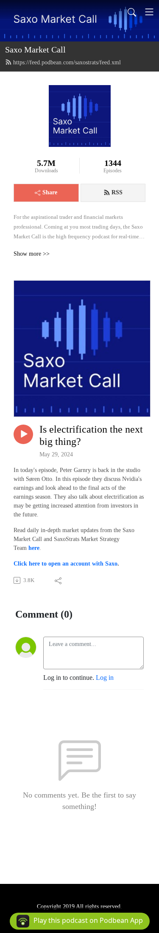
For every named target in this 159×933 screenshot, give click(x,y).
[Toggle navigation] (149, 12)
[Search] (131, 11)
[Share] (59, 580)
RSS (117, 192)
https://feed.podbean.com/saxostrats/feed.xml (67, 62)
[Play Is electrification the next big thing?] (23, 434)
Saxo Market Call (35, 49)
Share (49, 192)
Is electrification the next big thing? (91, 435)
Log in (105, 677)
